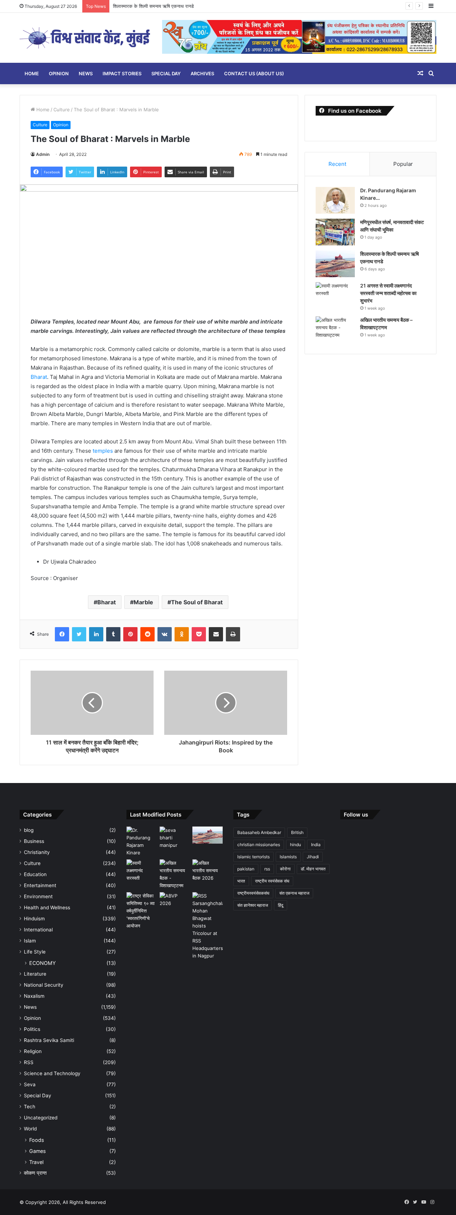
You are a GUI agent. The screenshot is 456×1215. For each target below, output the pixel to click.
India (316, 844)
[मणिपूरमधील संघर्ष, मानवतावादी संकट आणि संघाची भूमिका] (335, 232)
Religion (33, 1051)
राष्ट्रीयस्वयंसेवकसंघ (253, 893)
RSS (28, 1062)
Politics (32, 1029)
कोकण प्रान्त (35, 1173)
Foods (36, 1140)
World (30, 1129)
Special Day (166, 73)
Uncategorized (40, 1117)
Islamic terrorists (253, 856)
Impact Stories (122, 73)
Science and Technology (52, 1073)
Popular (403, 164)
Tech (29, 1106)
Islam (30, 941)
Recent (337, 164)
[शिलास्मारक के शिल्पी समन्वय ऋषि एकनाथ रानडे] (335, 263)
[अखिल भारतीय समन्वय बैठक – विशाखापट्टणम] (335, 329)
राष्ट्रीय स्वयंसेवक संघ (272, 881)
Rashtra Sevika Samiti (49, 1040)
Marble (143, 602)
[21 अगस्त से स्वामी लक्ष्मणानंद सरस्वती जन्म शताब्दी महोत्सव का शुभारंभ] (335, 295)
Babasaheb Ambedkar (259, 832)
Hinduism (34, 918)
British (297, 832)
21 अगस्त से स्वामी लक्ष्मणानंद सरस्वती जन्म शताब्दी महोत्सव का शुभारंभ (388, 293)
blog (28, 830)
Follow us (356, 814)
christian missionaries (258, 844)
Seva (30, 1084)
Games (37, 1151)
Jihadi (313, 856)
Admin (43, 154)
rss (267, 868)
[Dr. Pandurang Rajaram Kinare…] (335, 200)
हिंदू (280, 905)
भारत (241, 881)
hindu (295, 844)
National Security (43, 985)
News (86, 73)
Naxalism (34, 996)
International (38, 929)
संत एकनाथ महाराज (294, 893)
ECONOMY (42, 963)
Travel (36, 1162)
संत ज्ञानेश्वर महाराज (252, 905)
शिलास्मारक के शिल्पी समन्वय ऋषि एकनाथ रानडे (153, 6)
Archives (202, 73)
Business (34, 841)
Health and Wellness (47, 907)
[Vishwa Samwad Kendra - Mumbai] (85, 38)
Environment (38, 896)
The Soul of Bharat (197, 602)
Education (35, 874)
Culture (61, 109)
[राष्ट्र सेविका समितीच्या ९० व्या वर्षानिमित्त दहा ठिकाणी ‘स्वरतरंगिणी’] (141, 911)
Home (32, 73)
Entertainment (40, 885)
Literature (35, 974)
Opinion (59, 73)
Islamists (288, 856)
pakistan (245, 868)
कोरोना (285, 868)
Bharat (39, 376)
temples (102, 450)
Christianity (37, 852)
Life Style (35, 952)
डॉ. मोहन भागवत (313, 868)
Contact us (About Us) (254, 73)
